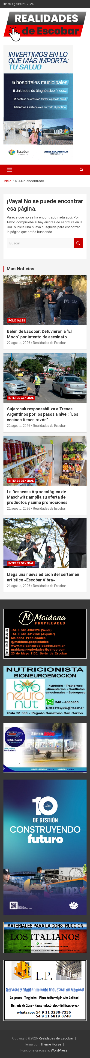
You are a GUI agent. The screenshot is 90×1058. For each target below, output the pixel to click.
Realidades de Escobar (49, 343)
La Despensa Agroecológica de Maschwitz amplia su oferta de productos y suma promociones (37, 497)
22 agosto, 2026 (18, 343)
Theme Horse (50, 1044)
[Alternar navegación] (9, 170)
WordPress (59, 1050)
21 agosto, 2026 (18, 586)
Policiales (16, 320)
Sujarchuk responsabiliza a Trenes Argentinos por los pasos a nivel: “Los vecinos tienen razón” (42, 414)
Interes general (21, 397)
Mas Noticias (20, 269)
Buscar (78, 243)
